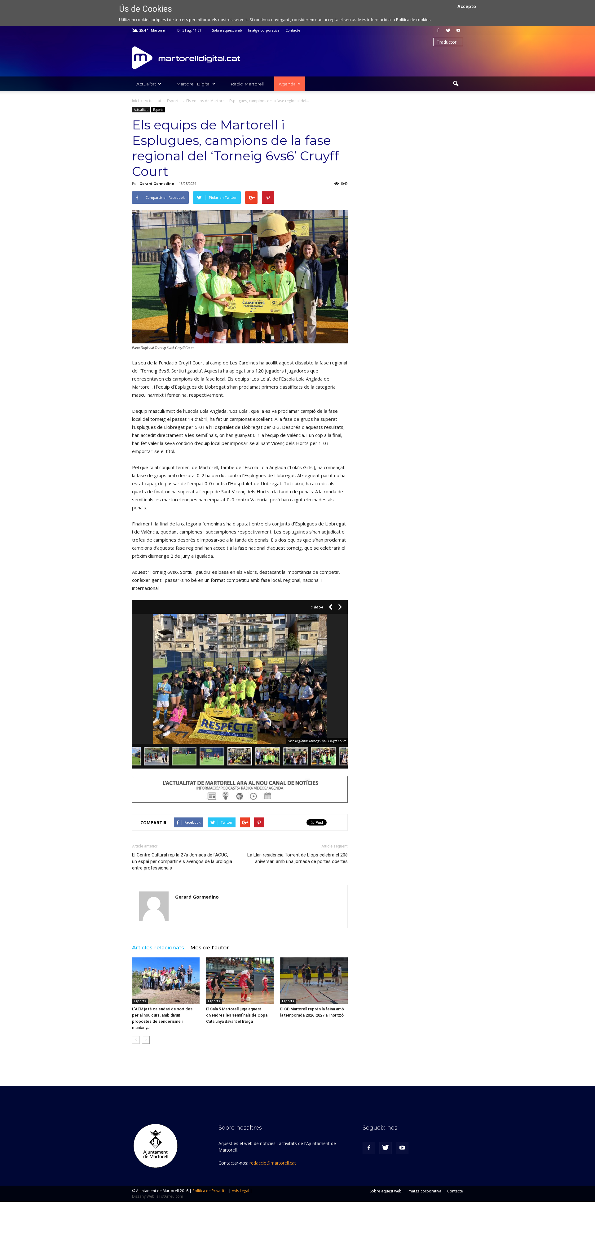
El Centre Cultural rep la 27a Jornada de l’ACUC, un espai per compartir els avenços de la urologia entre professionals (182, 861)
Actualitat (146, 84)
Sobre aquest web (227, 30)
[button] (455, 83)
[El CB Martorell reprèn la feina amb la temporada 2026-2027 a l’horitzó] (314, 980)
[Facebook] (438, 30)
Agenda (287, 84)
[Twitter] (448, 30)
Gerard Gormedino (156, 183)
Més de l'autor (209, 947)
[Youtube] (458, 30)
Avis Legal (240, 1190)
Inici (135, 100)
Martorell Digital (193, 84)
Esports (158, 109)
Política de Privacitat (210, 1190)
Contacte (292, 30)
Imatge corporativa (264, 30)
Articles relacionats (158, 947)
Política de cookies (413, 19)
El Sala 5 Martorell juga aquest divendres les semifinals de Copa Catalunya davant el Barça (236, 1015)
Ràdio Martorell (247, 84)
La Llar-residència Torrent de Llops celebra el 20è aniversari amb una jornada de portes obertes (297, 858)
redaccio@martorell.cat (272, 1163)
